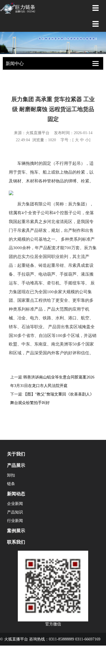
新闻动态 (16, 493)
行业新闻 (15, 521)
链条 (11, 484)
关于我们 (16, 454)
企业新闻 (15, 504)
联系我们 (16, 542)
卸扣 (11, 475)
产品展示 (16, 465)
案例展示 (16, 530)
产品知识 (15, 512)
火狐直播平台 (37, 133)
